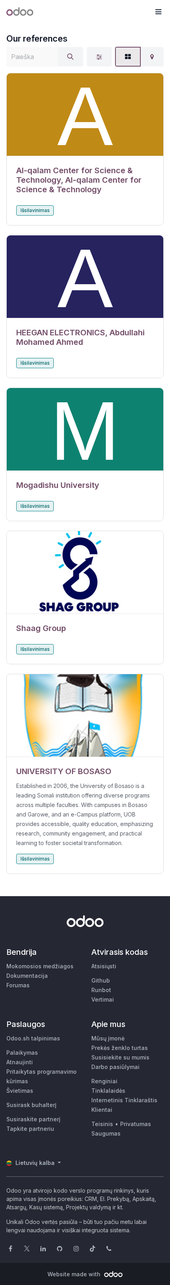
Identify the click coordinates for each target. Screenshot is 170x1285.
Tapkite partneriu (30, 1128)
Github (100, 980)
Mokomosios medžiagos (40, 966)
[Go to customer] (85, 114)
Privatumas (135, 1124)
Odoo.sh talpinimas (33, 1038)
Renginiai (104, 1081)
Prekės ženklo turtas (119, 1047)
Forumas (18, 985)
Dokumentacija (27, 975)
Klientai (101, 1109)
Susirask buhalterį (31, 1104)
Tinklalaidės (108, 1090)
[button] (158, 12)
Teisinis (102, 1124)
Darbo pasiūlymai (115, 1066)
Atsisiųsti (103, 966)
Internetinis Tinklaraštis (124, 1100)
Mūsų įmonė (108, 1038)
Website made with (74, 1274)
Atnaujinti (19, 1062)
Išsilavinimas (35, 210)
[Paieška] (70, 57)
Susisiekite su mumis (120, 1057)
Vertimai (102, 999)
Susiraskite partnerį (33, 1119)
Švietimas (19, 1090)
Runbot (101, 990)
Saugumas (106, 1133)
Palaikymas (22, 1052)
